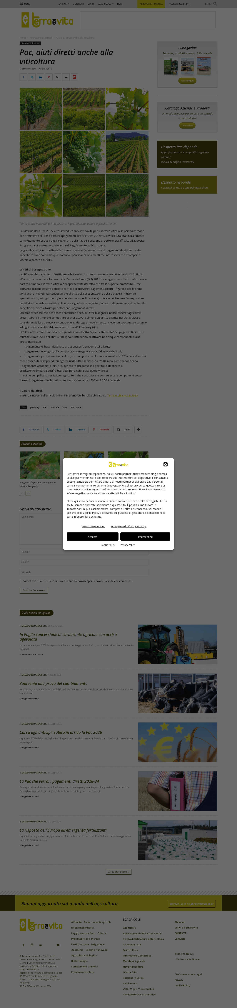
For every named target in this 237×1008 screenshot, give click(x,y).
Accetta (92, 536)
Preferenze (145, 536)
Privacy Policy (128, 545)
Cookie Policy (108, 545)
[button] (165, 464)
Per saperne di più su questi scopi (128, 526)
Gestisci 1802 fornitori (93, 526)
